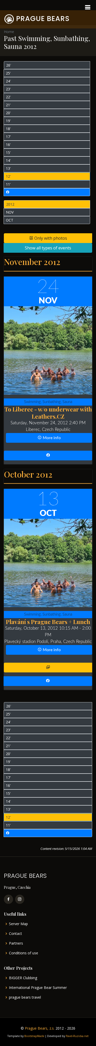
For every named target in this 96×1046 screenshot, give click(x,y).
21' (8, 104)
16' (8, 144)
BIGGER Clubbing (23, 978)
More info (51, 438)
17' (8, 136)
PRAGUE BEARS (43, 18)
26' (8, 65)
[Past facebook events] (47, 192)
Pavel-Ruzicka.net (77, 1036)
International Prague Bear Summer (38, 987)
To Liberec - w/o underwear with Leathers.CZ (48, 412)
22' (8, 96)
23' (8, 89)
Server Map (18, 924)
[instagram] (19, 899)
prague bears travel (25, 997)
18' (8, 128)
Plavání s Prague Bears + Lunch (48, 622)
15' (8, 152)
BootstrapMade (34, 1036)
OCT (9, 220)
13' (8, 168)
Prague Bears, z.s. (40, 1028)
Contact (15, 933)
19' (8, 120)
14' (8, 160)
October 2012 (28, 474)
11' (8, 184)
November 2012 (32, 261)
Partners (16, 943)
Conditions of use (23, 953)
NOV (10, 212)
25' (8, 73)
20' (8, 112)
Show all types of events (48, 248)
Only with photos (50, 238)
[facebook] (8, 899)
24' (8, 81)
